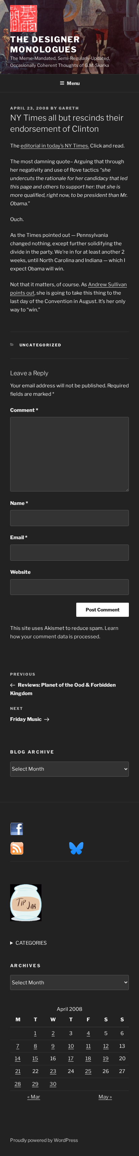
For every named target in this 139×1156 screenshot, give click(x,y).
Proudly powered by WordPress (44, 1140)
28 (18, 1084)
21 (18, 1071)
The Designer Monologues (45, 44)
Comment (24, 410)
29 (35, 1084)
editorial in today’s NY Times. (55, 146)
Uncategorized (41, 345)
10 (71, 1046)
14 (18, 1059)
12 (106, 1046)
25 (88, 1071)
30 (53, 1084)
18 (88, 1059)
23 (53, 1071)
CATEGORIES (31, 943)
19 (106, 1059)
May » (105, 1097)
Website (20, 572)
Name (19, 503)
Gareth (69, 108)
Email (18, 537)
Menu (73, 83)
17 (71, 1059)
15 (35, 1059)
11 (88, 1046)
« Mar (33, 1097)
